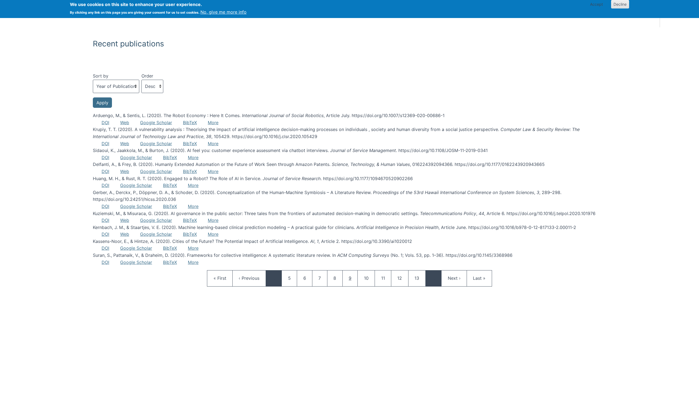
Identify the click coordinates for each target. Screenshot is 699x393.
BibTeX (190, 122)
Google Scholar (156, 122)
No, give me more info (223, 12)
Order (147, 76)
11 (386, 278)
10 (369, 278)
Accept (596, 4)
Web (124, 122)
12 (402, 278)
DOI (105, 122)
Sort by (100, 76)
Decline (620, 4)
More (213, 122)
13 (419, 278)
